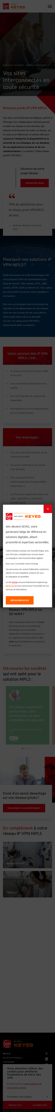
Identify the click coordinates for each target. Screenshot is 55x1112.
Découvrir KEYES (19, 600)
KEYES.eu (10, 586)
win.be (15, 582)
